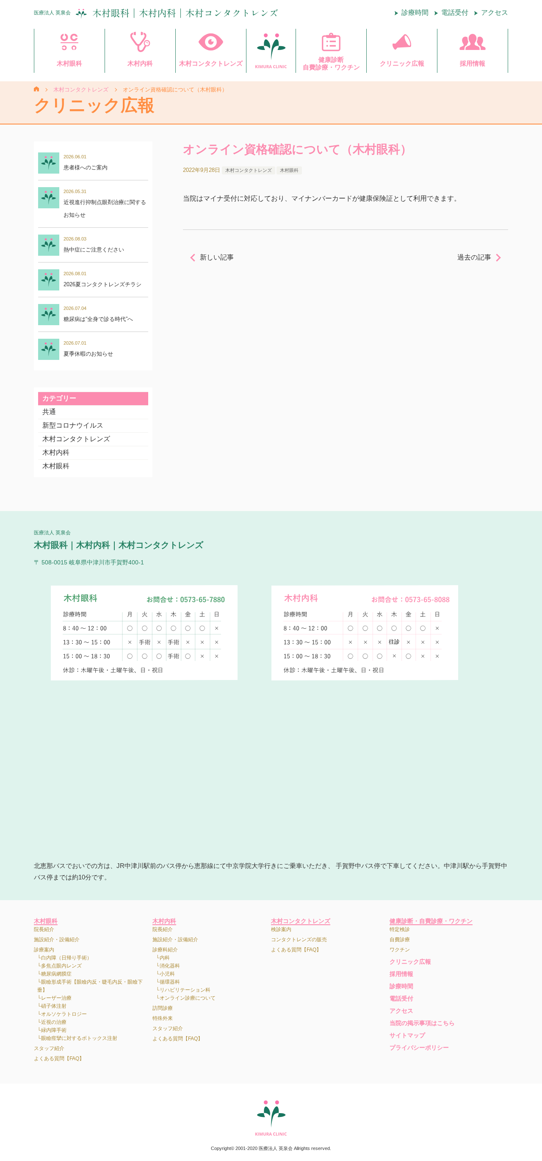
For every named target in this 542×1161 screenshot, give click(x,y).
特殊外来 (162, 1018)
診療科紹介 (165, 950)
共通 (49, 411)
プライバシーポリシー (419, 1047)
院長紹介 (44, 929)
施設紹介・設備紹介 (57, 940)
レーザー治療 (56, 998)
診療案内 (44, 950)
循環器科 (170, 982)
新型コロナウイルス (72, 425)
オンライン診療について (188, 998)
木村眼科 (55, 466)
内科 (165, 958)
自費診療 (400, 940)
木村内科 (55, 452)
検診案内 (281, 929)
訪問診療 (162, 1008)
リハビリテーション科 (185, 990)
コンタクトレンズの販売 (299, 940)
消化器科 (170, 966)
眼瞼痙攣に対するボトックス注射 (79, 1038)
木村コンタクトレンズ (76, 438)
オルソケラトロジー (64, 1014)
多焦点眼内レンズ (61, 966)
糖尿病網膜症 (56, 974)
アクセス (494, 12)
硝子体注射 (53, 1006)
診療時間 (415, 12)
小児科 (167, 974)
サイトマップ (407, 1035)
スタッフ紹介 (49, 1048)
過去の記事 (474, 257)
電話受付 (454, 12)
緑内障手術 (53, 1030)
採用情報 (401, 973)
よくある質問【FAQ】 (59, 1058)
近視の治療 (53, 1022)
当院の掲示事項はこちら (422, 1023)
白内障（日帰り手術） (66, 958)
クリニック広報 (410, 961)
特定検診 (400, 929)
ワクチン (400, 950)
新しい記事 (217, 257)
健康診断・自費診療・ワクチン (431, 921)
